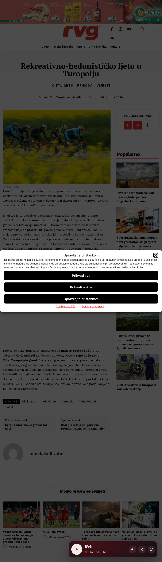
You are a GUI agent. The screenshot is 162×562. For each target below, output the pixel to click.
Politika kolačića (66, 306)
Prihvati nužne (81, 287)
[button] (156, 255)
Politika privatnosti (93, 306)
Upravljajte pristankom (81, 299)
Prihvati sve (81, 275)
